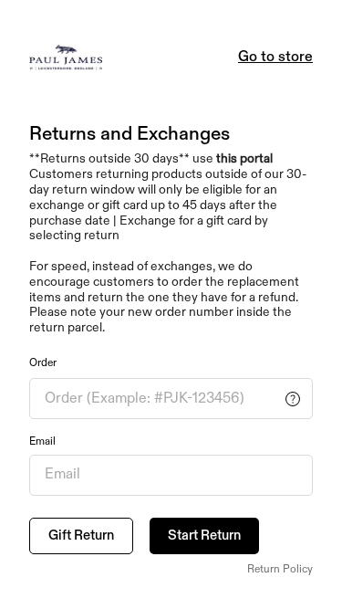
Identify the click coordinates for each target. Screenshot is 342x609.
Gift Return (81, 535)
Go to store (275, 57)
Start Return (204, 535)
